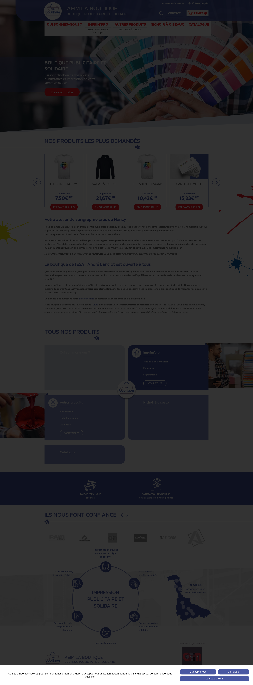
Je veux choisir (214, 678)
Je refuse (233, 671)
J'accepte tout (198, 671)
